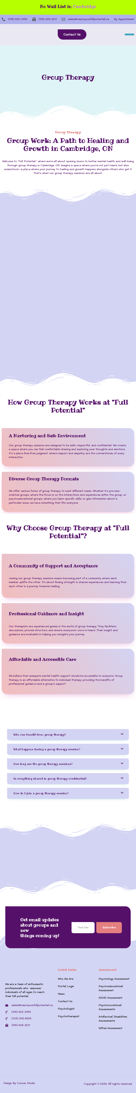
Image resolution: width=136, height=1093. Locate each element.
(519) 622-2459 (17, 19)
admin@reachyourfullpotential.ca (88, 19)
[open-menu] (129, 34)
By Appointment (124, 19)
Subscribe (109, 927)
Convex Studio (26, 1083)
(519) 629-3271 (47, 19)
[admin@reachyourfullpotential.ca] (63, 19)
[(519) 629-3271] (34, 19)
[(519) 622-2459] (3, 19)
